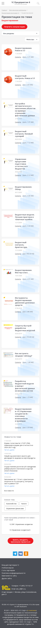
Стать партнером (8, 570)
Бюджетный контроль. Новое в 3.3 (25, 77)
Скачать (18, 57)
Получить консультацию (14, 27)
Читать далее (9, 450)
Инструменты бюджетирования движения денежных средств (25, 301)
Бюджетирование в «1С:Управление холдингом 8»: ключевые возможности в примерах (23, 415)
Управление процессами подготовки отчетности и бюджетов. (21, 164)
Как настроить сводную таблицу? (23, 354)
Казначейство (11, 504)
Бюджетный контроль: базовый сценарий (24, 133)
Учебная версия (8, 568)
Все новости (9, 491)
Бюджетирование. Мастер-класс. (23, 271)
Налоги (24, 504)
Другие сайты (7, 578)
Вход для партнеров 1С (10, 565)
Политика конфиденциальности (13, 573)
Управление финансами (15, 508)
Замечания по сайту (9, 576)
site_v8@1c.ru (21, 589)
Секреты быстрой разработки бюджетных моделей (25, 328)
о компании (31, 610)
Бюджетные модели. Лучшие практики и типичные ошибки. (24, 217)
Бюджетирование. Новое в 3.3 (23, 49)
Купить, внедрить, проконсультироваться (20, 541)
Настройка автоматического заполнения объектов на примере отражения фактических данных (25, 109)
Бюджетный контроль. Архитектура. (21, 244)
